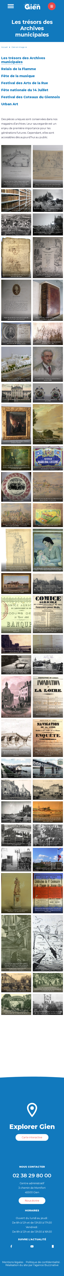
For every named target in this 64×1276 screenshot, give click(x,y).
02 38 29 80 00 (32, 1175)
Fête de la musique (18, 76)
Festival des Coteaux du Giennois (30, 97)
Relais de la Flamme (18, 69)
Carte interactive (32, 1137)
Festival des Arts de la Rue (24, 83)
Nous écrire (32, 1200)
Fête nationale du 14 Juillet (24, 90)
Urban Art (9, 104)
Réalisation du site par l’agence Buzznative (32, 1265)
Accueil (4, 47)
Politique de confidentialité (43, 1262)
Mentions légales (12, 1262)
